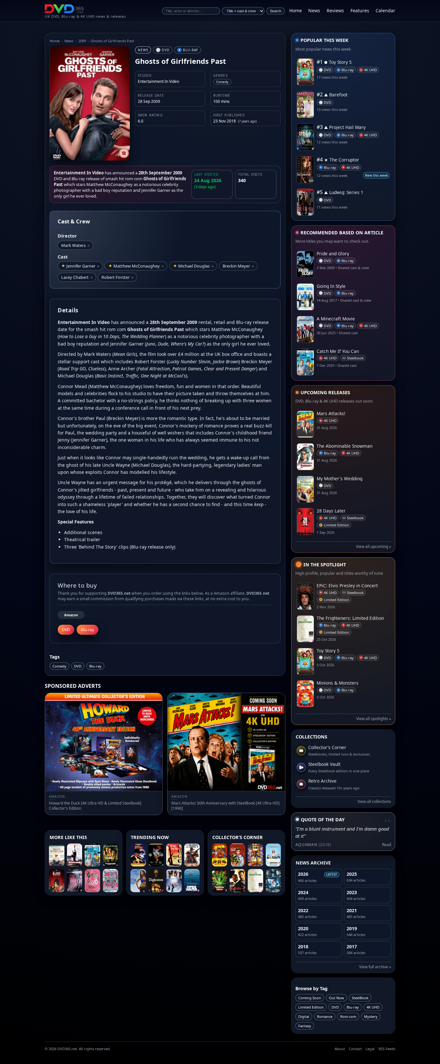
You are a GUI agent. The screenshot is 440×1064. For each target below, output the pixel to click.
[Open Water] (192, 880)
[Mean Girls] (92, 880)
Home (295, 10)
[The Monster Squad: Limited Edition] (219, 880)
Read (386, 844)
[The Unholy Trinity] (192, 855)
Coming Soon (309, 997)
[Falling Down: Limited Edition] (74, 855)
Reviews (335, 10)
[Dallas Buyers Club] (56, 855)
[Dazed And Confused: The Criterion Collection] (110, 880)
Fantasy (304, 1025)
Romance (324, 1016)
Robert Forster (117, 277)
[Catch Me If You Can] (92, 855)
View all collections (374, 801)
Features (359, 10)
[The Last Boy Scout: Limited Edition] (237, 880)
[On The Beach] (174, 855)
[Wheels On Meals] (219, 855)
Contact (355, 1048)
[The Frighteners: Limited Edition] (255, 880)
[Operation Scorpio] (255, 855)
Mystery (371, 1016)
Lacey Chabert (76, 277)
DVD (77, 666)
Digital (303, 1016)
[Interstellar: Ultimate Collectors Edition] (74, 880)
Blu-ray (95, 666)
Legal (370, 1048)
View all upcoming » (373, 546)
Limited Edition (311, 1007)
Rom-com (348, 1016)
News (314, 10)
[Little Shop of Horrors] (237, 855)
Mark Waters (75, 245)
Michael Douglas (196, 266)
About (340, 1048)
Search (275, 11)
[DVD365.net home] (64, 9)
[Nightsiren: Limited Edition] (156, 880)
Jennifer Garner (82, 266)
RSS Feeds (386, 1048)
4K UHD (373, 1007)
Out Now (336, 997)
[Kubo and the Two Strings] (56, 880)
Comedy (59, 666)
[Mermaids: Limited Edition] (273, 855)
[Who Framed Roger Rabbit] (138, 855)
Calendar (385, 10)
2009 (82, 40)
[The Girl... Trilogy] (156, 855)
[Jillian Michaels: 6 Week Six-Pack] (138, 880)
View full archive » (375, 967)
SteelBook (360, 997)
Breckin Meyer (238, 266)
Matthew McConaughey (138, 266)
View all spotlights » (373, 718)
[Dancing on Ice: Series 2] (174, 880)
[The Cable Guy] (273, 880)
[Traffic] (110, 855)
